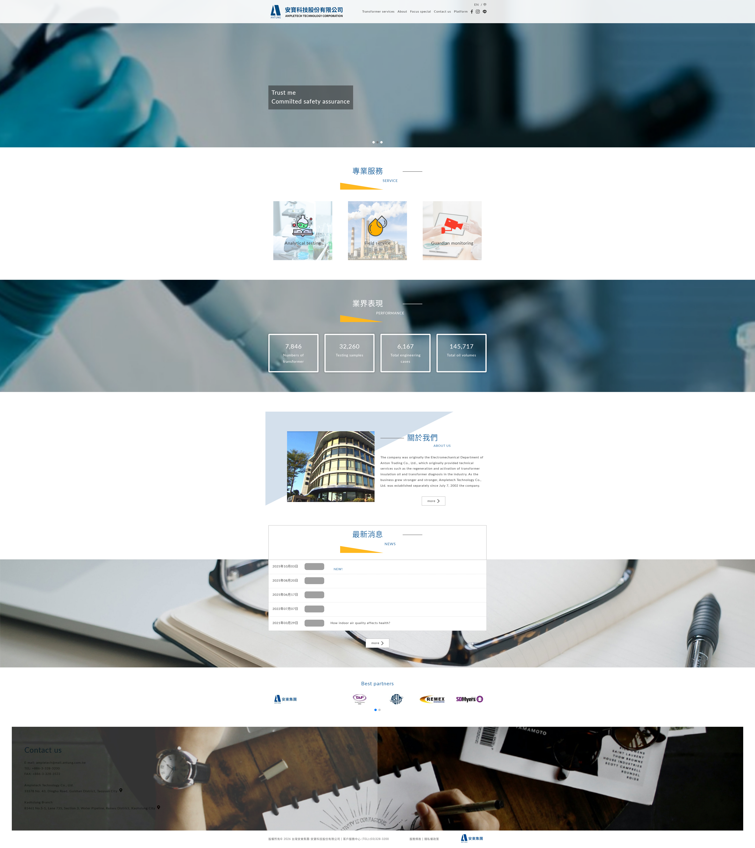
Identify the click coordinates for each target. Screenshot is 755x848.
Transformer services (378, 11)
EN (476, 4)
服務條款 (415, 839)
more (431, 501)
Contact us (442, 11)
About (402, 11)
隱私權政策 (431, 839)
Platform (461, 11)
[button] (373, 142)
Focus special (420, 11)
